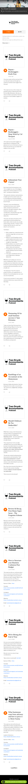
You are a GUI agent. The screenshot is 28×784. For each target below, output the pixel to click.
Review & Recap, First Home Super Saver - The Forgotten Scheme (15, 512)
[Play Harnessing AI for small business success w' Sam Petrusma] (5, 314)
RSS (21, 31)
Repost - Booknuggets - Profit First (13, 72)
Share (9, 31)
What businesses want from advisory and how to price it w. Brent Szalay (15, 715)
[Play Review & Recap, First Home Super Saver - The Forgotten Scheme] (5, 509)
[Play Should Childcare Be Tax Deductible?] (5, 422)
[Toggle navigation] (26, 2)
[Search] (23, 2)
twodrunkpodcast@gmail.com (14, 603)
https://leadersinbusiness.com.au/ (12, 736)
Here (13, 583)
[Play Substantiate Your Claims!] (5, 181)
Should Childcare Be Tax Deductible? (14, 423)
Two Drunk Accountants (8, 9)
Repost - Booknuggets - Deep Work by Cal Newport (15, 133)
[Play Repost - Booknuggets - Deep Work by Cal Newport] (5, 130)
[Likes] (4, 101)
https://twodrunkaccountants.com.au (13, 600)
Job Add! (18, 658)
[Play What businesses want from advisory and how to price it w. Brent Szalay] (5, 713)
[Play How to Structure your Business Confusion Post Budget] (5, 561)
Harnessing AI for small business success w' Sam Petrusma (15, 316)
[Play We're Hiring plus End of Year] (5, 635)
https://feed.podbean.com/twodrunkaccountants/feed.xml (14, 12)
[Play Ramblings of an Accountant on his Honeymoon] (5, 375)
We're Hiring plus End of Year (15, 636)
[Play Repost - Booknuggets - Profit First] (5, 70)
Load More (14, 768)
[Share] (9, 101)
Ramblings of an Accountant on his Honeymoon (15, 376)
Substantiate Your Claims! (15, 181)
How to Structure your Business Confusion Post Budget (14, 563)
